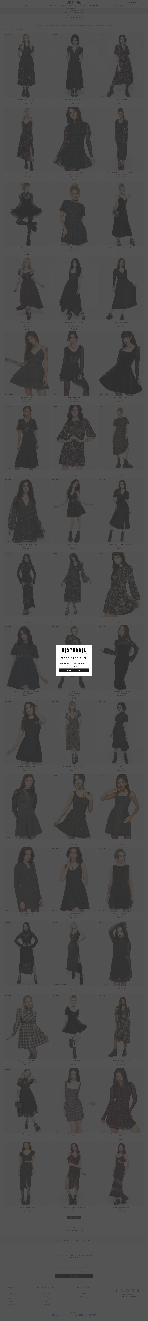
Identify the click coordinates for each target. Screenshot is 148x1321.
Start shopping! (74, 670)
